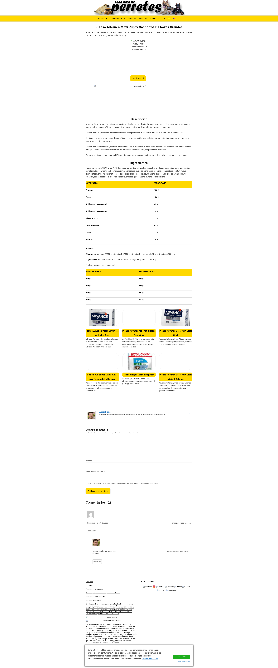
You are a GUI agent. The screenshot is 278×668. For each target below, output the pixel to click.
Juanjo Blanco (105, 412)
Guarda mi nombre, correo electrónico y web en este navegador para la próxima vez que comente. (124, 483)
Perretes (89, 582)
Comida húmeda (116, 18)
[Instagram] (154, 586)
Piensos (101, 18)
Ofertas (153, 18)
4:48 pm (186, 551)
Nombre (89, 460)
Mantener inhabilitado (183, 661)
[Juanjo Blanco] (91, 415)
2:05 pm (188, 523)
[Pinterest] (169, 586)
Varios (141, 18)
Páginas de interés (93, 600)
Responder (91, 531)
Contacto (89, 585)
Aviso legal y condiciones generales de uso (103, 593)
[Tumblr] (178, 586)
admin (169, 551)
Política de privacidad (94, 589)
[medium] (186, 586)
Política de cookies (150, 659)
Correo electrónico (95, 472)
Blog (160, 18)
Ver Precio (138, 78)
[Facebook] (189, 412)
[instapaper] (171, 590)
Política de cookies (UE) (95, 596)
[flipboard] (161, 590)
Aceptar (181, 657)
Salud (130, 18)
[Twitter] (160, 586)
